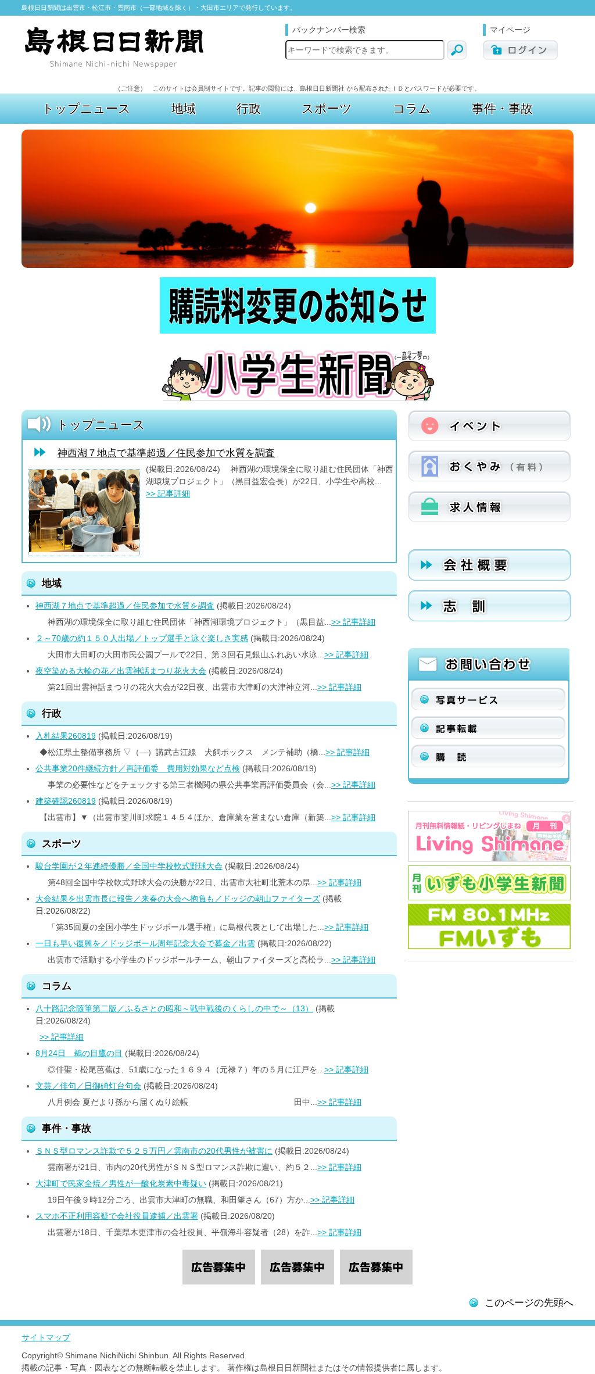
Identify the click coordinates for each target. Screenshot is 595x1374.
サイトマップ (45, 1337)
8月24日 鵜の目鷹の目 (79, 1053)
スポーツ (61, 843)
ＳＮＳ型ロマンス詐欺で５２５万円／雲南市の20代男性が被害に (154, 1150)
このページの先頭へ (529, 1302)
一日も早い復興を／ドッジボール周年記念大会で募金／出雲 (145, 943)
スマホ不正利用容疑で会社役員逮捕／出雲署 (116, 1216)
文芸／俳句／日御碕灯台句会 (88, 1085)
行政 (52, 713)
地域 (52, 583)
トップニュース (100, 424)
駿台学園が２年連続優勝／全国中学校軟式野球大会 (129, 866)
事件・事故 (66, 1128)
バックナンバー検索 (328, 29)
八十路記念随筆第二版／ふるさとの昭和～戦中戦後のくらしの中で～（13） (174, 1008)
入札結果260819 (65, 735)
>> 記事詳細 (168, 493)
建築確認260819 (65, 801)
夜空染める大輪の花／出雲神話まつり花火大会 (120, 670)
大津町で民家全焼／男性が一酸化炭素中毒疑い (120, 1183)
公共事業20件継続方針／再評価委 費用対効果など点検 (137, 768)
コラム (56, 986)
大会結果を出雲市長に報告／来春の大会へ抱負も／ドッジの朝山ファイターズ (177, 898)
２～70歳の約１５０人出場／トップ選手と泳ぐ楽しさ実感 (141, 638)
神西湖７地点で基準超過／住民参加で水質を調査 (166, 453)
